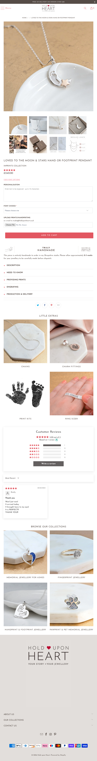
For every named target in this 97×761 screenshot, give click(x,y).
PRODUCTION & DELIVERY (20, 294)
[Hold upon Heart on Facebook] (46, 734)
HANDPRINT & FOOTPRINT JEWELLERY (25, 607)
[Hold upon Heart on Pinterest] (55, 734)
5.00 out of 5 (55, 437)
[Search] (85, 8)
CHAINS (25, 344)
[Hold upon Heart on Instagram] (51, 734)
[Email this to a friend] (58, 305)
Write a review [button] (48, 464)
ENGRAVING (12, 287)
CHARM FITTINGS (71, 344)
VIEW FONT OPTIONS (12, 179)
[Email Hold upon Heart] (42, 734)
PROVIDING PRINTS (16, 280)
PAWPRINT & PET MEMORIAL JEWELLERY (71, 607)
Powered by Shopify (58, 755)
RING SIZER (71, 396)
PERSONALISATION (12, 185)
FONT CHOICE (10, 206)
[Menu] (1, 8)
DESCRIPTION (13, 265)
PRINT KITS (25, 396)
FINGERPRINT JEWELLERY (71, 554)
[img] (11, 489)
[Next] (91, 66)
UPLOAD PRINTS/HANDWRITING (17, 217)
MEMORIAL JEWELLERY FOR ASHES (25, 554)
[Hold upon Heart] (48, 8)
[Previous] (6, 66)
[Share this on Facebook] (44, 305)
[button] (9, 170)
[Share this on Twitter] (38, 305)
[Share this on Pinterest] (51, 305)
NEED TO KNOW (15, 273)
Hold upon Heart (44, 755)
